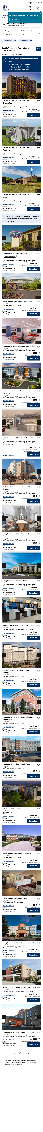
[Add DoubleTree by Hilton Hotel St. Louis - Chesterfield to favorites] (38, 101)
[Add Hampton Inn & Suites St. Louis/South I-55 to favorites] (38, 1032)
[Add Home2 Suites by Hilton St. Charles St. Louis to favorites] (38, 438)
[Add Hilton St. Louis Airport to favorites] (38, 809)
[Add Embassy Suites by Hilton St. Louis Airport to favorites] (38, 626)
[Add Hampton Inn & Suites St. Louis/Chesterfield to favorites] (38, 346)
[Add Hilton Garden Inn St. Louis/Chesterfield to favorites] (38, 302)
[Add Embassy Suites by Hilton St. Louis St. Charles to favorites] (38, 487)
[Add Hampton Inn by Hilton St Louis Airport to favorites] (38, 764)
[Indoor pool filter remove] (31, 40)
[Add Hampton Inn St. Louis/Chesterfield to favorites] (38, 253)
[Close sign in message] (40, 13)
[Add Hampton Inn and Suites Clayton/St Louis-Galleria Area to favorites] (38, 717)
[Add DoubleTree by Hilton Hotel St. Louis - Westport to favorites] (38, 148)
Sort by (7, 31)
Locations (5, 15)
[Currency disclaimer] (31, 31)
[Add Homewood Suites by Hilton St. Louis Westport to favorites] (38, 391)
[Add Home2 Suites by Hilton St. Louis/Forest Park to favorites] (38, 988)
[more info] (39, 110)
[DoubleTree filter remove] (15, 40)
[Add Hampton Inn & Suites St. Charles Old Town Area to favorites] (38, 534)
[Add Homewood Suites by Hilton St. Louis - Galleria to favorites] (38, 670)
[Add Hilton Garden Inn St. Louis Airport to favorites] (38, 898)
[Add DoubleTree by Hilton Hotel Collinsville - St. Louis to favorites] (38, 195)
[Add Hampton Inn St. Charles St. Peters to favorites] (38, 581)
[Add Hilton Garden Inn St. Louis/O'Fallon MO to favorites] (38, 854)
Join (35, 10)
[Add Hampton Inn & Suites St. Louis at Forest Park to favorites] (38, 943)
